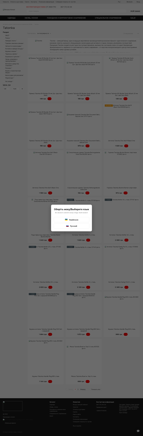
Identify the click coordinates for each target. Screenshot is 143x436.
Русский (71, 226)
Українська (71, 219)
